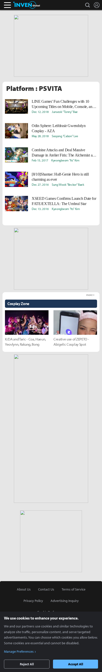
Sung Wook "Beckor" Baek (68, 184)
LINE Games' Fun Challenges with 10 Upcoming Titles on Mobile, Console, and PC (63, 104)
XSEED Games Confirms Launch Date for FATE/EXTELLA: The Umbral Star (64, 201)
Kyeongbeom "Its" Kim (65, 160)
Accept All (75, 664)
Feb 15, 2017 (40, 160)
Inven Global (26, 5)
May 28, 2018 (40, 136)
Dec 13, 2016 (40, 209)
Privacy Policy (33, 600)
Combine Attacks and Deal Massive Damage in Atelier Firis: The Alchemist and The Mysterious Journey (64, 153)
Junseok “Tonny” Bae (65, 112)
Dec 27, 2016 (40, 184)
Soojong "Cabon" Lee (65, 136)
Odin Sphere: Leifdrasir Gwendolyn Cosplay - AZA (58, 128)
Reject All (27, 664)
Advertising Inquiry (65, 600)
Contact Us (46, 589)
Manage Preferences (19, 651)
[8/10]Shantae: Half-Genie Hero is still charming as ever (60, 176)
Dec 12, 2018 (40, 112)
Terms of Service (73, 589)
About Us (24, 589)
